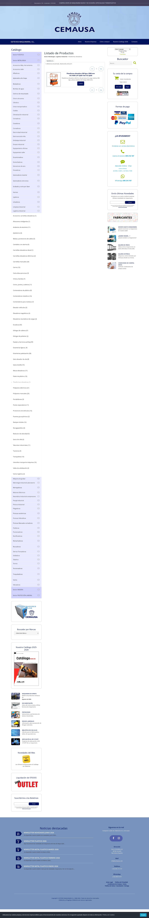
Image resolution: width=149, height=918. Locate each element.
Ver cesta (118, 87)
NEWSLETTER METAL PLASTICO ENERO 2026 (41, 866)
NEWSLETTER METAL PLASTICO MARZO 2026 (41, 849)
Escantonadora (26, 157)
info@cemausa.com (117, 861)
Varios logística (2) (19, 474)
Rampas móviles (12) (19, 422)
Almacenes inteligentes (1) (21, 221)
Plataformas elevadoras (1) (21, 382)
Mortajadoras (26, 488)
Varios (26, 580)
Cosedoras (26, 123)
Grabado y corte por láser (26, 186)
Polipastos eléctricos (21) (21, 388)
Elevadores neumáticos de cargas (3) (25, 319)
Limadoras (26, 202)
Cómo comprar (105, 42)
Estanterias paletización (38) (22, 353)
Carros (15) (16, 267)
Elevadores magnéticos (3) (21, 313)
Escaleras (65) (17, 325)
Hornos (26, 192)
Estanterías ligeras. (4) (20, 348)
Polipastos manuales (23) (21, 393)
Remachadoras (26, 541)
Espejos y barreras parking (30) (23, 342)
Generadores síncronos (26, 181)
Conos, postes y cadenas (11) (22, 285)
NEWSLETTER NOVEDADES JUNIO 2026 (39, 833)
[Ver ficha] (54, 79)
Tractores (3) (17, 451)
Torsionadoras (26, 568)
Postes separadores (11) (21, 405)
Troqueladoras (26, 574)
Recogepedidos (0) (19, 428)
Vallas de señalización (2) (21, 468)
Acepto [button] (143, 915)
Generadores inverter (26, 175)
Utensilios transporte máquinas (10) (24, 462)
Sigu (101, 69)
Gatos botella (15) (18, 365)
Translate (123, 54)
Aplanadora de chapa (26, 78)
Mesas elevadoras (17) (20, 371)
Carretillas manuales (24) (21, 262)
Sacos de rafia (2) (18, 439)
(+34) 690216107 (117, 877)
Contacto (134, 42)
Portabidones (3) (18, 399)
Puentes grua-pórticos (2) (21, 416)
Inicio (79, 42)
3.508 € (81, 83)
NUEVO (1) (50, 61)
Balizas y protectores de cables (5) (24, 239)
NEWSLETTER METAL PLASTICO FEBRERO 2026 (42, 858)
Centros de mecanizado (26, 94)
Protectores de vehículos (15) (22, 411)
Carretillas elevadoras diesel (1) (23, 250)
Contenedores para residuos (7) (23, 302)
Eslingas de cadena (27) (20, 330)
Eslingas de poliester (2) (20, 336)
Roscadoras (26, 547)
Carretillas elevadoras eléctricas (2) (24, 256)
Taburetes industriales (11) (21, 445)
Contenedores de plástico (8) (22, 290)
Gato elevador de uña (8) (21, 359)
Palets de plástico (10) (20, 376)
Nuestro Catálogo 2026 (120, 42)
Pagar (127, 87)
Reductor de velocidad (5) (21, 434)
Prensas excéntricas (26, 513)
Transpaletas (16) (18, 457)
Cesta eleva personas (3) (21, 273)
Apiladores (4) (17, 233)
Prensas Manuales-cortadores (26, 523)
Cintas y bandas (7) (19, 279)
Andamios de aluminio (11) (21, 227)
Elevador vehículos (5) (20, 307)
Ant (92, 69)
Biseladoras (26, 84)
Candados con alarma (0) (21, 244)
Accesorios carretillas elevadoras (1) (24, 216)
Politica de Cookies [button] (109, 915)
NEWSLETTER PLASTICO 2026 (35, 841)
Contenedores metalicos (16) (22, 296)
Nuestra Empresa (90, 42)
